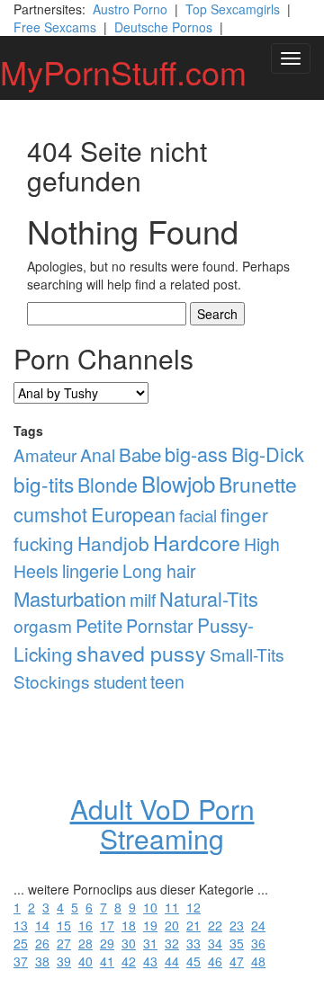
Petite (99, 625)
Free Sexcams (55, 27)
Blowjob (178, 483)
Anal (97, 454)
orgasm (43, 625)
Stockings (52, 681)
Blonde (107, 484)
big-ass (196, 453)
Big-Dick (267, 453)
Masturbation (70, 598)
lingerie (90, 570)
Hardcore (196, 542)
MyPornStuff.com (123, 71)
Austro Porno (130, 9)
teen (167, 681)
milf (143, 599)
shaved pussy (141, 653)
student (120, 681)
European (133, 514)
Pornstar (160, 625)
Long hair (159, 570)
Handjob (113, 543)
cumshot (50, 514)
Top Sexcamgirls (232, 9)
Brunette (258, 484)
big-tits (44, 483)
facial (198, 515)
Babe (140, 454)
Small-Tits (247, 654)
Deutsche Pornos (163, 27)
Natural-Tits (208, 598)
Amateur (45, 454)
